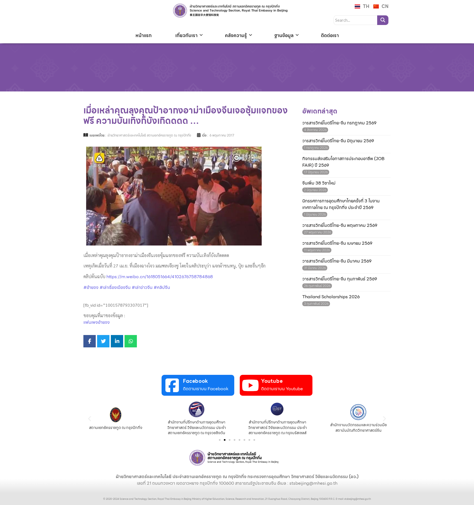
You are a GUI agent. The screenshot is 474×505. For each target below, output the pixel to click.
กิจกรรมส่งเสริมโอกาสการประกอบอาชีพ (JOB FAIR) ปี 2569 (343, 162)
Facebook (195, 381)
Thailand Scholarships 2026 (331, 297)
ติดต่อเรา (330, 35)
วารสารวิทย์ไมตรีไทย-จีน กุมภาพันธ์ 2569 (339, 279)
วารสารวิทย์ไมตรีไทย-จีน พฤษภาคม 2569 (339, 225)
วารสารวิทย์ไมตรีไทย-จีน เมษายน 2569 (337, 243)
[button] (89, 418)
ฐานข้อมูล (284, 35)
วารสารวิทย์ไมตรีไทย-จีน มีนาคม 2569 (336, 261)
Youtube (272, 381)
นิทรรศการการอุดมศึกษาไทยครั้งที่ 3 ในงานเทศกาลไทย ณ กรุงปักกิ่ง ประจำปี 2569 (341, 204)
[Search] (382, 20)
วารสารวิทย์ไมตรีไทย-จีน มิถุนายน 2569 (338, 141)
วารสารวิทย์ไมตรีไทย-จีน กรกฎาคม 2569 (339, 123)
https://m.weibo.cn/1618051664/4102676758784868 (159, 276)
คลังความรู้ (236, 35)
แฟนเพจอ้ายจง (96, 322)
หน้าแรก (144, 35)
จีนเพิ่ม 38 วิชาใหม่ (318, 183)
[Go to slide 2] (224, 440)
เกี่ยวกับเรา (186, 35)
